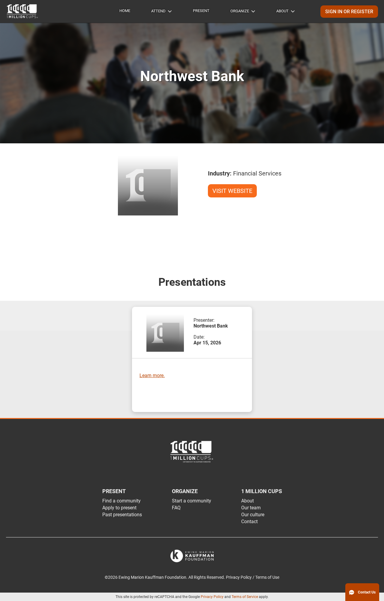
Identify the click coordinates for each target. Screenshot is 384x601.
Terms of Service (245, 597)
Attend (158, 11)
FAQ (176, 508)
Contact (249, 521)
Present (201, 10)
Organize (239, 11)
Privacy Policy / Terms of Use (252, 577)
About (282, 11)
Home (124, 10)
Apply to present (119, 508)
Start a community (191, 501)
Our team (251, 508)
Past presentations (122, 514)
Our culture (252, 514)
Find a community (121, 501)
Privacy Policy (212, 597)
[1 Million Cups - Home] (22, 11)
